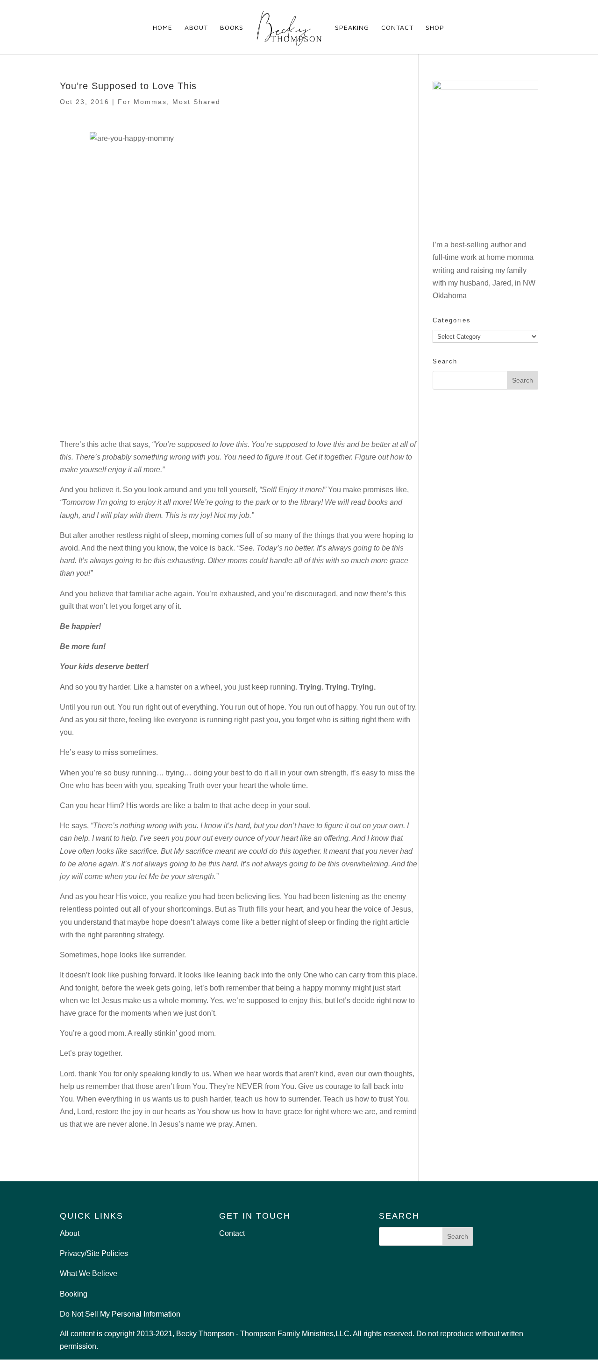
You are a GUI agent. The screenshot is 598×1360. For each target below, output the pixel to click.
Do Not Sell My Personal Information (120, 1314)
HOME (162, 27)
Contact (232, 1233)
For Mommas (142, 101)
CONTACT (397, 27)
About (69, 1233)
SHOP (435, 27)
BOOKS (231, 27)
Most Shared (196, 101)
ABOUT (196, 27)
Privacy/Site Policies (94, 1253)
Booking (73, 1294)
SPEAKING (352, 27)
